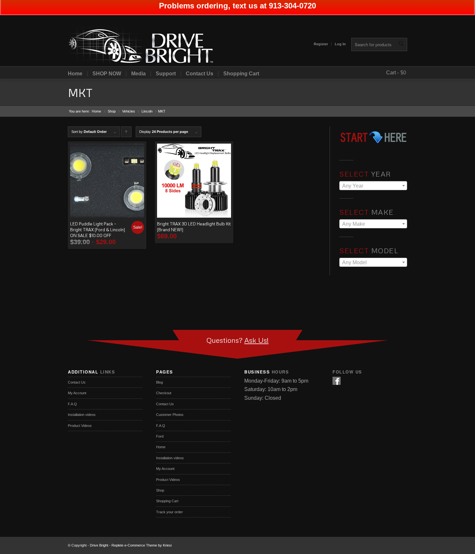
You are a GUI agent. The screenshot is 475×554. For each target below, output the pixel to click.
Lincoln (147, 111)
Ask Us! (256, 340)
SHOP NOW (106, 73)
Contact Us (199, 73)
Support (166, 73)
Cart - (392, 72)
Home (75, 73)
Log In (340, 44)
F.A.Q (72, 404)
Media (138, 73)
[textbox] (373, 185)
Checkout (163, 393)
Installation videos (82, 415)
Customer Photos (170, 415)
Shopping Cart (241, 73)
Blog (159, 382)
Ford (160, 436)
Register (321, 44)
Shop (112, 111)
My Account (77, 393)
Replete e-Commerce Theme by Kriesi (141, 545)
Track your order (169, 512)
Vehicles (128, 111)
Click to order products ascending (126, 133)
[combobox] (373, 185)
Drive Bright (99, 545)
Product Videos (80, 426)
